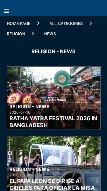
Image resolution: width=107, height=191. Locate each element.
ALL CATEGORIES (66, 23)
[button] (8, 9)
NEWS (50, 33)
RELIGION (16, 33)
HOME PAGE (18, 23)
